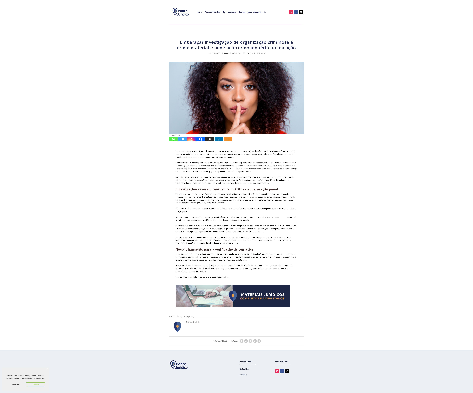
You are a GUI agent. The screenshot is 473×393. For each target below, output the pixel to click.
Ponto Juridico (224, 53)
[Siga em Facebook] (296, 12)
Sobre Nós (244, 369)
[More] (228, 139)
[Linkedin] (219, 139)
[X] (209, 139)
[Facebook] (200, 139)
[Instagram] (191, 139)
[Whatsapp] (173, 139)
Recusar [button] (15, 385)
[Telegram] (182, 139)
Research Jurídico (212, 12)
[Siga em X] (301, 12)
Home (199, 12)
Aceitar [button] (36, 385)
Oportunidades (229, 12)
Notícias (247, 53)
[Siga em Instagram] (291, 12)
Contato (243, 374)
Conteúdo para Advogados (251, 12)
